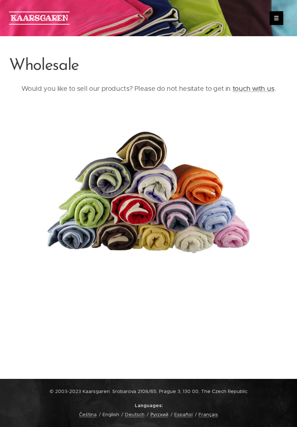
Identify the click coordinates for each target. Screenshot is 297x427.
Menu (276, 18)
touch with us (254, 88)
